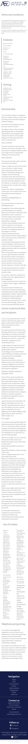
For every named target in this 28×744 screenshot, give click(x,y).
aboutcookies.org (21, 555)
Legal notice (23, 732)
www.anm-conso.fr (7, 78)
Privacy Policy (22, 740)
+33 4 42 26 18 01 (14, 712)
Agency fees (6, 735)
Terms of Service (13, 742)
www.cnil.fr (14, 519)
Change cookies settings (19, 735)
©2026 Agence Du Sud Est (9, 732)
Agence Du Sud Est (14, 703)
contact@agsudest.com (14, 714)
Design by (16, 737)
